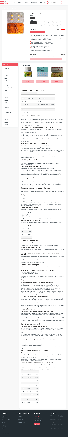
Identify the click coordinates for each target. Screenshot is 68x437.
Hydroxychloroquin (8, 112)
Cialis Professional (8, 87)
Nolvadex (6, 100)
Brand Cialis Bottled (28, 78)
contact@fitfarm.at (37, 416)
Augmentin (7, 107)
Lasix (5, 105)
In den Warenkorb (37, 32)
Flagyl (6, 114)
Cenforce (6, 75)
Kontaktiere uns (33, 2)
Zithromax (6, 92)
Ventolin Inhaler (8, 117)
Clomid (6, 102)
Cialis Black (7, 83)
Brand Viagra (7, 68)
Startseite (3, 8)
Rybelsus (6, 119)
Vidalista (6, 85)
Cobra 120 (57, 78)
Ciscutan (6, 109)
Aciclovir (6, 122)
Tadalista (6, 97)
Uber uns (26, 2)
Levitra (6, 80)
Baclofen (6, 124)
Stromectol (7, 73)
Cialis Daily (7, 90)
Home (15, 2)
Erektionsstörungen (9, 8)
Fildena (6, 78)
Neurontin (6, 95)
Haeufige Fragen (42, 2)
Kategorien (20, 2)
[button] (28, 81)
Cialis (6, 70)
